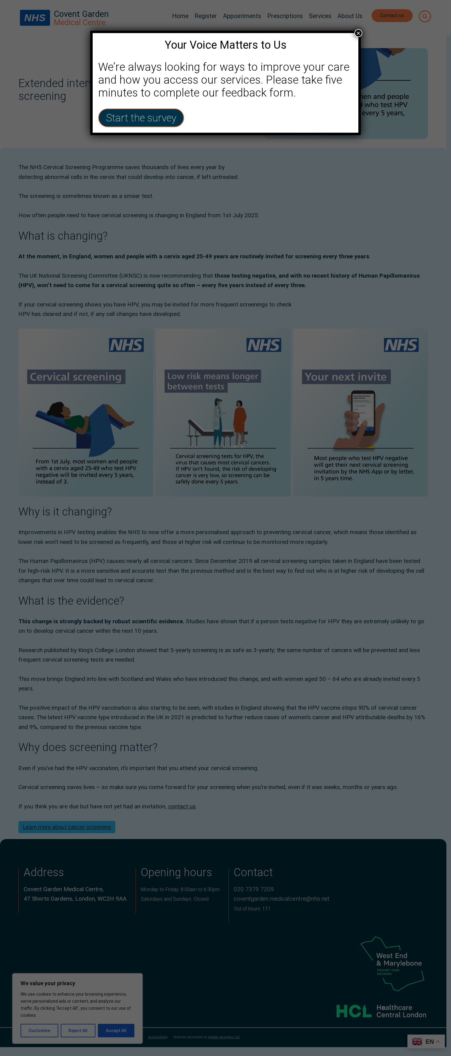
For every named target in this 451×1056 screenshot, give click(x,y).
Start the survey (141, 118)
